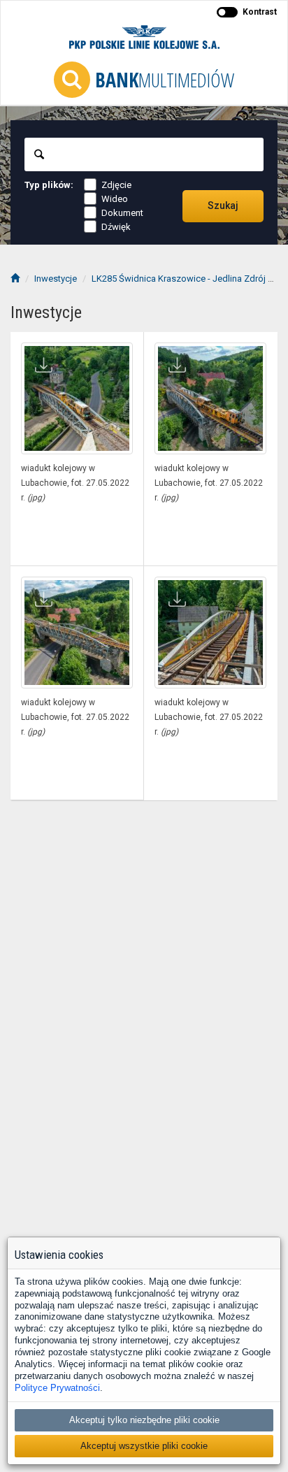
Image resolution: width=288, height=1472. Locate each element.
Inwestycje (55, 278)
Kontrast (260, 12)
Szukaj (223, 205)
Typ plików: (48, 185)
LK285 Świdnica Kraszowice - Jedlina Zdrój (179, 278)
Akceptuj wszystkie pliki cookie (144, 1446)
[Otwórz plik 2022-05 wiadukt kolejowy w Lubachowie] (77, 398)
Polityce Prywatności (57, 1388)
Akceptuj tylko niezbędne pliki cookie (144, 1420)
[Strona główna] (15, 278)
